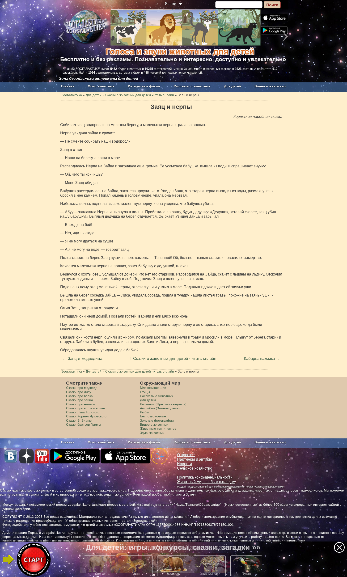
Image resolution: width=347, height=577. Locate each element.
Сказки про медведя (81, 388)
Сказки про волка (79, 396)
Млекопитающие (153, 388)
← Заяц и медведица (82, 358)
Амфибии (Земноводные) (160, 408)
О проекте (186, 455)
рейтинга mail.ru (141, 504)
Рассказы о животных (192, 86)
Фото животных (101, 86)
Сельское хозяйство (194, 468)
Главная (67, 86)
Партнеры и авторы (194, 459)
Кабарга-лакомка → (262, 358)
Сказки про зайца (79, 400)
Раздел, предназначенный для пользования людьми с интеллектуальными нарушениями (230, 486)
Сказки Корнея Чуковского (86, 416)
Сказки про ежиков (80, 404)
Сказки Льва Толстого (82, 412)
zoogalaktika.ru (53, 533)
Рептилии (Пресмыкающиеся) (163, 404)
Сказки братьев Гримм (83, 424)
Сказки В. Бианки (79, 420)
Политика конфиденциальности (205, 477)
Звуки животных (152, 433)
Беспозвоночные (153, 416)
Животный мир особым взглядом (206, 482)
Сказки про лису (78, 392)
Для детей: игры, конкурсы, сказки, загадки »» (173, 547)
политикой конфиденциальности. (280, 541)
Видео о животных (270, 86)
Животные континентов (158, 428)
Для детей (232, 86)
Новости (184, 464)
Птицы (145, 392)
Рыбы (144, 412)
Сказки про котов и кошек (85, 408)
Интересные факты (144, 86)
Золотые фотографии (157, 420)
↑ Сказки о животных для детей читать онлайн (173, 358)
